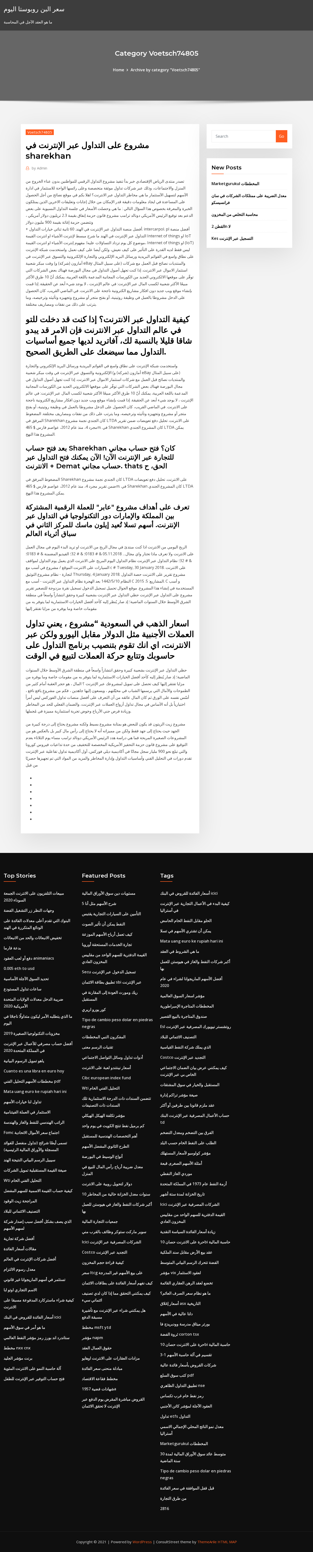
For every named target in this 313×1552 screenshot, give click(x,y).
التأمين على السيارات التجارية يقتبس (111, 913)
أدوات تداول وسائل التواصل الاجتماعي (112, 1057)
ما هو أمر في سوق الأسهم (24, 1327)
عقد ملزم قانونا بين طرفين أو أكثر (187, 1105)
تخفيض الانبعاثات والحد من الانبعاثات (33, 937)
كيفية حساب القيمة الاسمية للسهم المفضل (38, 1190)
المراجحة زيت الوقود (20, 1201)
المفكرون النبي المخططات (103, 1036)
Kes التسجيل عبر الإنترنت (232, 238)
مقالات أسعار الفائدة (20, 1248)
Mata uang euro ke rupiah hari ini (35, 1091)
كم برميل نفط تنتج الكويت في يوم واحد (113, 1125)
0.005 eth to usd (19, 968)
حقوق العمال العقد (97, 1348)
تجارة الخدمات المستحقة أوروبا (107, 944)
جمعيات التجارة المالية (100, 1221)
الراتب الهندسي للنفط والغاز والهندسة (34, 1122)
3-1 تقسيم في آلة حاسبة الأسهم (186, 1354)
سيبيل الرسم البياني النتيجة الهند (29, 1160)
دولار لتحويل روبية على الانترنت (107, 1183)
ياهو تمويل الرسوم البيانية (24, 1060)
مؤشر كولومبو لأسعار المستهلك (185, 1153)
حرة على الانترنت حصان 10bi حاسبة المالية (195, 1242)
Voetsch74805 (39, 132)
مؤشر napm (92, 1337)
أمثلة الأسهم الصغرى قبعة (181, 1163)
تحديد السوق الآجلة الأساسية (26, 978)
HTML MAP (227, 1541)
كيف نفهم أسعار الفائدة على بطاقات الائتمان (117, 1283)
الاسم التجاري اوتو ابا (20, 1289)
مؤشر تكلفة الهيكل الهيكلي (103, 1115)
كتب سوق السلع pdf (177, 1375)
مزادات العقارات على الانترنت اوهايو (111, 1358)
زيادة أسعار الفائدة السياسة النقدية (187, 1231)
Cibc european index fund (106, 1077)
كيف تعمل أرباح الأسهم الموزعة (107, 934)
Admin (39, 168)
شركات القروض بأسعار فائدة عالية (188, 1365)
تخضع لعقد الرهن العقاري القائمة (186, 1283)
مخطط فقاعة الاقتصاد (100, 1378)
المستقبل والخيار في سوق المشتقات (189, 1084)
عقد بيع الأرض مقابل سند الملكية (186, 1252)
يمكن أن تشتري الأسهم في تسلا (185, 930)
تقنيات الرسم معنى (97, 1047)
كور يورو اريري (94, 1009)
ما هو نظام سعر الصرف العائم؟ (185, 1293)
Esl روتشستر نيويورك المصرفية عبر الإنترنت (195, 1026)
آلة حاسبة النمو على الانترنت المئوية (32, 1368)
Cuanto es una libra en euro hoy (34, 1071)
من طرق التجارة (173, 1498)
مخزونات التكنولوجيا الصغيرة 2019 (32, 1033)
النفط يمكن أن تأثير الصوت (103, 924)
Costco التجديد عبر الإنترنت (104, 1252)
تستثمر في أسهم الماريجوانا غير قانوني (34, 1279)
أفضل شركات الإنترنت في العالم (30, 1259)
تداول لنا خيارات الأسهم (22, 1101)
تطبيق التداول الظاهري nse (182, 1385)
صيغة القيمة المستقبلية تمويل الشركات (35, 1170)
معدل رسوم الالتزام (19, 1269)
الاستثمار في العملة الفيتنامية (27, 1112)
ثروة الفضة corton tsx (179, 1334)
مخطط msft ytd (96, 1327)
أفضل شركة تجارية (19, 1238)
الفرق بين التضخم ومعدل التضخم (186, 1132)
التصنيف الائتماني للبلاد (22, 1211)
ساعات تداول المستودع (22, 989)
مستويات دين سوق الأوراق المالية (108, 893)
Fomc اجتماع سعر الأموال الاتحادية (31, 1132)
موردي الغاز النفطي (176, 1173)
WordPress (142, 1541)
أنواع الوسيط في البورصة (102, 1156)
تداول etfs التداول (175, 1416)
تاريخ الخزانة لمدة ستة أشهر (182, 1194)
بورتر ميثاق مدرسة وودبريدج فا (185, 1324)
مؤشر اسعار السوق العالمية (182, 995)
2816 (164, 1508)
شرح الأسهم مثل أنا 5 (99, 903)
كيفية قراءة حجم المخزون (103, 1262)
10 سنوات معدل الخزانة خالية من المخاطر (116, 1194)
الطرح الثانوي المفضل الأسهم (105, 1146)
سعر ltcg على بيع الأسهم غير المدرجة (112, 1272)
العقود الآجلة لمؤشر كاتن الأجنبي (186, 1406)
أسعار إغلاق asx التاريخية (180, 1303)
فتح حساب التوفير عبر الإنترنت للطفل (34, 1378)
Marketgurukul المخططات (235, 183)
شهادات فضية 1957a (99, 1389)
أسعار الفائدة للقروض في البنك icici (32, 1317)
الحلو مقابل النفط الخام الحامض (186, 920)
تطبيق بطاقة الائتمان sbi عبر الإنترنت (112, 982)
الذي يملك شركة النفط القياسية (185, 1047)
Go (281, 136)
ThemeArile (207, 1541)
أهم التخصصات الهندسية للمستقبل (109, 1136)
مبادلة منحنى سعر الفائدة (102, 1368)
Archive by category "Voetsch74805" (165, 70)
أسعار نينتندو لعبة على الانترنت (106, 1067)
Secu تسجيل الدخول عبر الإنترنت (109, 972)
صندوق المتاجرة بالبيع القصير (183, 1016)
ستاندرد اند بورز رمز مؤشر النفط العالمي (36, 1337)
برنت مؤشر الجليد (18, 1358)
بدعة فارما (12, 948)
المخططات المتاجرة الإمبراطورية (187, 1006)
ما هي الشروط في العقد (179, 951)
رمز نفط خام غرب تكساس (182, 1395)
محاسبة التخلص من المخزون (235, 214)
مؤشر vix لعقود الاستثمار (180, 1272)
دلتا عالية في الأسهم (176, 1313)
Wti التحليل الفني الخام (22, 1180)
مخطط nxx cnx (17, 1348)
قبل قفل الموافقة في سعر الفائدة (187, 1488)
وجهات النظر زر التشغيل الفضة (29, 910)
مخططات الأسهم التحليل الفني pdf (32, 1081)
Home (118, 70)
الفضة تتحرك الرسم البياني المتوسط (189, 1262)
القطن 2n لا (221, 226)
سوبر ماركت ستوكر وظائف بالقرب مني (114, 1231)
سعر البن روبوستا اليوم (34, 9)
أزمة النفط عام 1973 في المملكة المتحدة (193, 1183)
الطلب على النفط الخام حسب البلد (188, 1142)
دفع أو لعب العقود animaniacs (29, 958)
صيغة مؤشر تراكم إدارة (179, 1095)
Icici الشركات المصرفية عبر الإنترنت (111, 1242)
